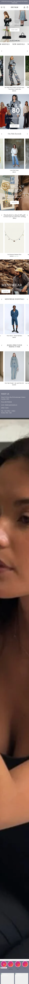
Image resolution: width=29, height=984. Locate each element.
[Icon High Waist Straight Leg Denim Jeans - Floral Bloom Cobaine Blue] (14, 71)
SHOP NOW (14, 126)
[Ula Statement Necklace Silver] (14, 238)
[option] (14, 26)
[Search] (5, 7)
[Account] (24, 7)
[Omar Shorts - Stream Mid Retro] (14, 319)
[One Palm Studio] (14, 7)
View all (14, 53)
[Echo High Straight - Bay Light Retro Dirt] (14, 366)
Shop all (14, 202)
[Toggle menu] (1, 7)
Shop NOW (14, 30)
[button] (10, 40)
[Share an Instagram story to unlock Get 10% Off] (4, 964)
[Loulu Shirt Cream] (14, 154)
